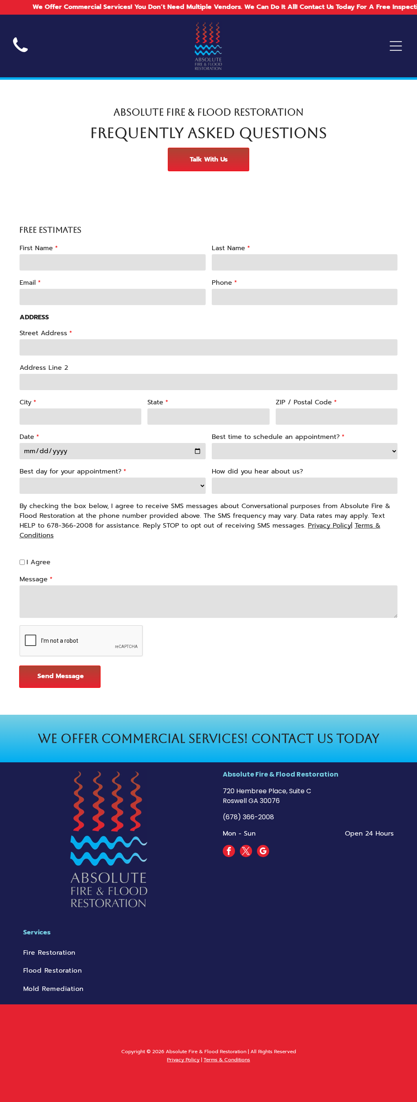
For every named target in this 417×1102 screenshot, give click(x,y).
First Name (36, 248)
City (25, 402)
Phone (222, 283)
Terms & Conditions (227, 1059)
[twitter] (246, 852)
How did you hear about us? (257, 471)
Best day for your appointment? (70, 471)
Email (28, 283)
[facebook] (229, 852)
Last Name (228, 248)
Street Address (43, 333)
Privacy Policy (329, 525)
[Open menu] (396, 46)
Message (34, 579)
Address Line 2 (44, 368)
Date (27, 437)
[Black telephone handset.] (20, 55)
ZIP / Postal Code (304, 402)
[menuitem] (208, 953)
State (155, 402)
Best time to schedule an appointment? (276, 437)
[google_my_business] (263, 852)
